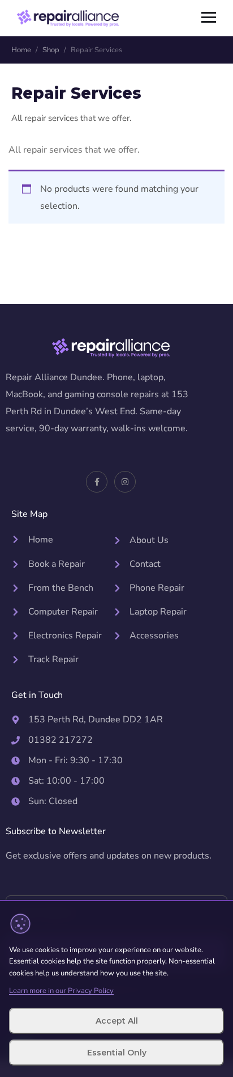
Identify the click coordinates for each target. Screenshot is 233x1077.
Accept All (117, 1021)
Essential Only (116, 1052)
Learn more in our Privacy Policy (61, 991)
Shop (50, 50)
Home (21, 50)
